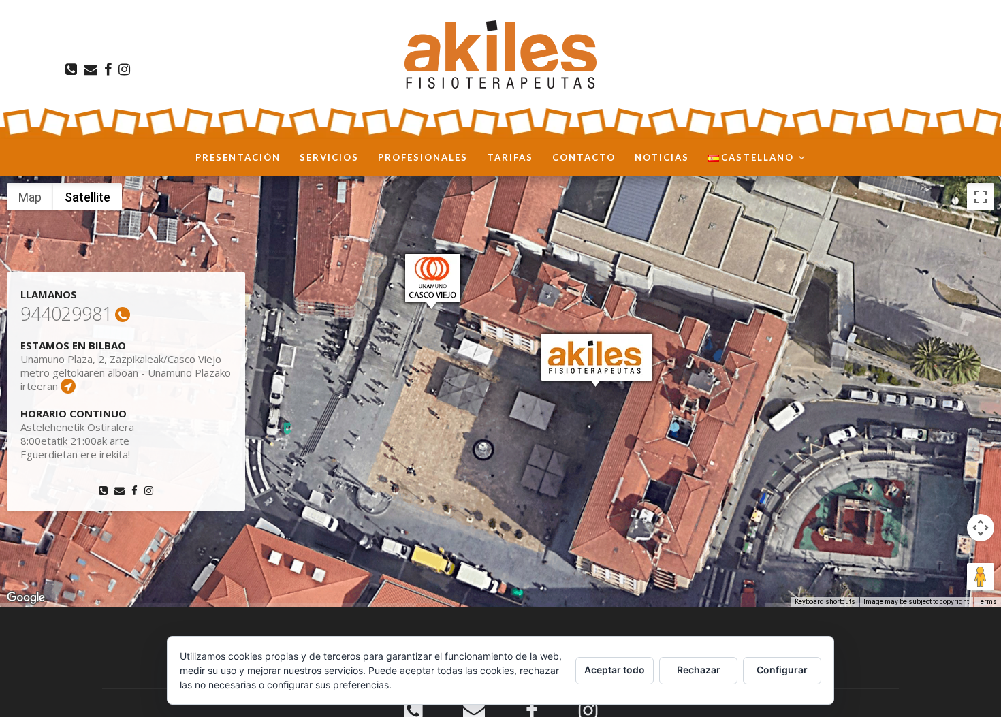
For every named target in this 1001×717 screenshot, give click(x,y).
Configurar (782, 669)
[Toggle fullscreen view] (980, 196)
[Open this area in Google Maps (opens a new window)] (25, 598)
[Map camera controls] (980, 527)
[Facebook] (106, 69)
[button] (596, 360)
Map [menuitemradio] (30, 197)
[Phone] (69, 69)
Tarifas (510, 157)
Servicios (329, 157)
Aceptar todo (614, 669)
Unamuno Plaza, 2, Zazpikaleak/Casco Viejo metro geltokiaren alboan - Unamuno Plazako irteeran (125, 373)
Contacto (584, 157)
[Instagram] (122, 69)
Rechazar (698, 669)
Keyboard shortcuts (825, 601)
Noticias (662, 157)
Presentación (238, 157)
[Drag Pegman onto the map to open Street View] (980, 576)
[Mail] (88, 69)
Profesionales (423, 157)
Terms (987, 601)
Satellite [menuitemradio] (87, 197)
